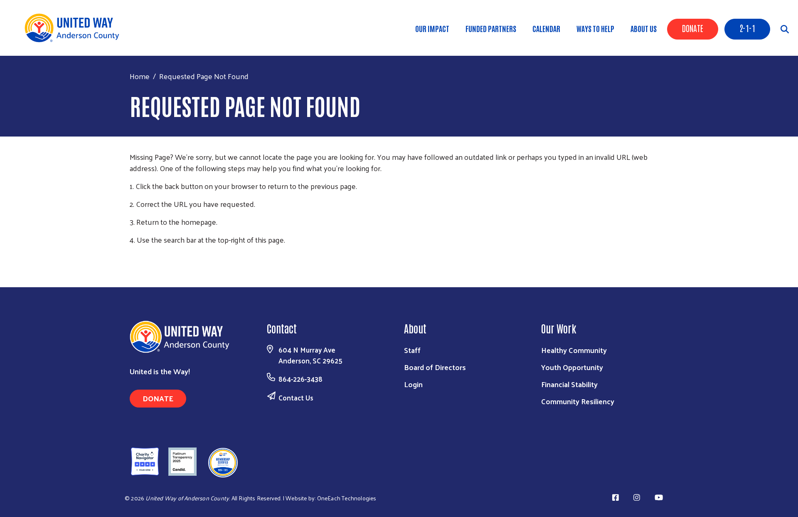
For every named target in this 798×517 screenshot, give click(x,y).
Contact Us (295, 397)
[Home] (75, 28)
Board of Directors (435, 366)
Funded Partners (491, 28)
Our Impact (432, 28)
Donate (692, 27)
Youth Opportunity (572, 366)
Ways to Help (595, 28)
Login (413, 384)
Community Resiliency (577, 401)
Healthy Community (574, 349)
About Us (644, 28)
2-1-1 (747, 27)
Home (140, 76)
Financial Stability (569, 384)
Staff (412, 349)
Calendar (546, 28)
